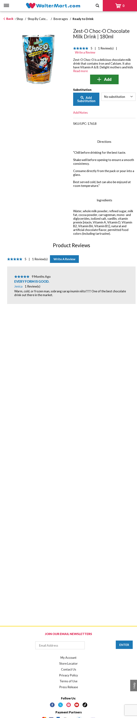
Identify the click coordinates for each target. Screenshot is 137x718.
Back (9, 19)
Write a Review (64, 259)
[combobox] (119, 97)
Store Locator (68, 663)
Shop (19, 19)
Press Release (68, 687)
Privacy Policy (68, 675)
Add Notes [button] (80, 112)
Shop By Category (40, 19)
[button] (104, 79)
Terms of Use (68, 681)
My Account (68, 657)
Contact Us (68, 669)
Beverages (61, 19)
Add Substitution (86, 99)
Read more (80, 71)
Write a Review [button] (85, 52)
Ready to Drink (83, 19)
